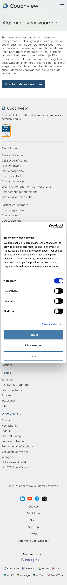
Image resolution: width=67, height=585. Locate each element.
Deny (33, 356)
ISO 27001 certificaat (15, 467)
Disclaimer (33, 513)
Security (33, 527)
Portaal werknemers (15, 204)
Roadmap (8, 395)
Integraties (9, 400)
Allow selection (33, 345)
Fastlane (7, 365)
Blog (4, 405)
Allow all (33, 334)
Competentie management (19, 191)
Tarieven (7, 379)
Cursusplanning (12, 220)
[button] (61, 6)
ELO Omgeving (11, 165)
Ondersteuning (11, 436)
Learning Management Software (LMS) (27, 186)
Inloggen (7, 457)
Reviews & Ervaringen (16, 384)
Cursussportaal (11, 176)
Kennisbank (9, 425)
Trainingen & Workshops (17, 446)
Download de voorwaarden (23, 84)
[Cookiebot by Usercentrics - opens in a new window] (49, 226)
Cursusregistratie (13, 210)
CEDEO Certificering (15, 160)
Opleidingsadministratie (17, 197)
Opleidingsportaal (13, 171)
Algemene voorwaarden (33, 540)
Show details (49, 324)
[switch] (58, 291)
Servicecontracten (14, 441)
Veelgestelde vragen (15, 451)
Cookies (33, 506)
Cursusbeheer (11, 215)
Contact (7, 420)
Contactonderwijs (13, 181)
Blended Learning (13, 155)
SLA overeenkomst (14, 462)
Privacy (33, 534)
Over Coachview (12, 390)
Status (6, 430)
